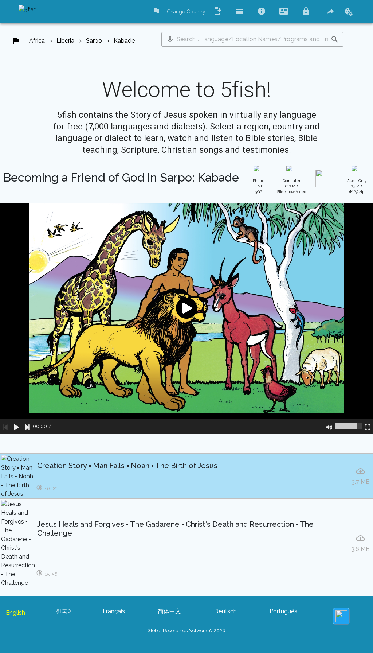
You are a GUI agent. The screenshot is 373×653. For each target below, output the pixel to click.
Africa (37, 40)
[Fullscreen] (367, 426)
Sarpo (94, 40)
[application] (186, 318)
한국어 (64, 611)
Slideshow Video (291, 186)
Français (114, 611)
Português (283, 611)
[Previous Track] (5, 426)
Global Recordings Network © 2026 (186, 630)
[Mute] (329, 426)
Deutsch (225, 611)
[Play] (16, 426)
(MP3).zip (356, 186)
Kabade (124, 40)
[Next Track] (27, 426)
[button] (170, 39)
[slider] (348, 426)
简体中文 (169, 611)
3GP (258, 186)
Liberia (65, 40)
